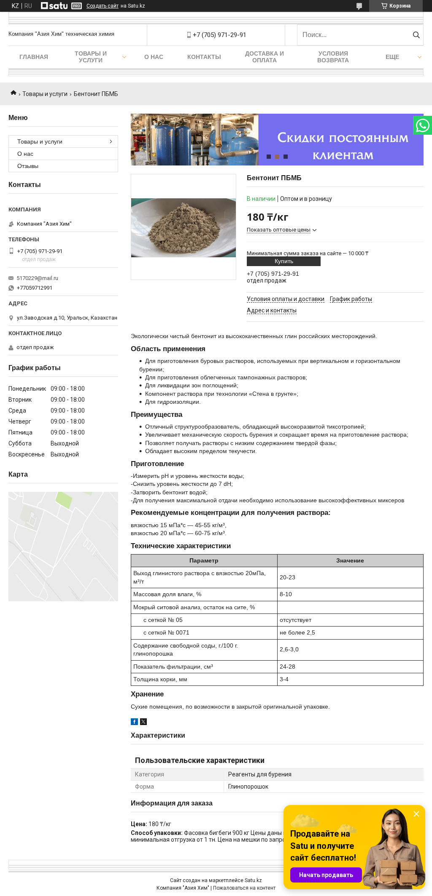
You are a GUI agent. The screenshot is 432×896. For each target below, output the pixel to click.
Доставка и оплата (264, 57)
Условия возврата (333, 57)
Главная (33, 56)
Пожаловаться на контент (244, 888)
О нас (153, 56)
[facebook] (134, 723)
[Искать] (416, 34)
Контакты (204, 56)
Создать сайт (102, 6)
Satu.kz (253, 880)
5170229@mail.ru (37, 278)
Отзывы (27, 166)
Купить (284, 261)
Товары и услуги (91, 57)
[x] (143, 723)
